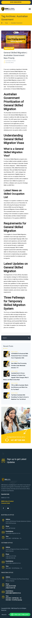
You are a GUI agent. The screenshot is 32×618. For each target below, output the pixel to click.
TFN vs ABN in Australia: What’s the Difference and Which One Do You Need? (19, 387)
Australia (8, 62)
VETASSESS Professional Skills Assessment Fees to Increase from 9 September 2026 (19, 356)
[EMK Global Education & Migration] (8, 9)
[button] (19, 614)
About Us (4, 614)
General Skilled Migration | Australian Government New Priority (15, 55)
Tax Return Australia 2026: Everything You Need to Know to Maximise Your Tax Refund (20, 397)
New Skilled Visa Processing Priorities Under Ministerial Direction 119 (18, 365)
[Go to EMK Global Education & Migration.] (1, 23)
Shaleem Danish (11, 60)
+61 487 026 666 (18, 440)
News (12, 62)
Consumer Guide (5, 503)
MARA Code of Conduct (7, 501)
